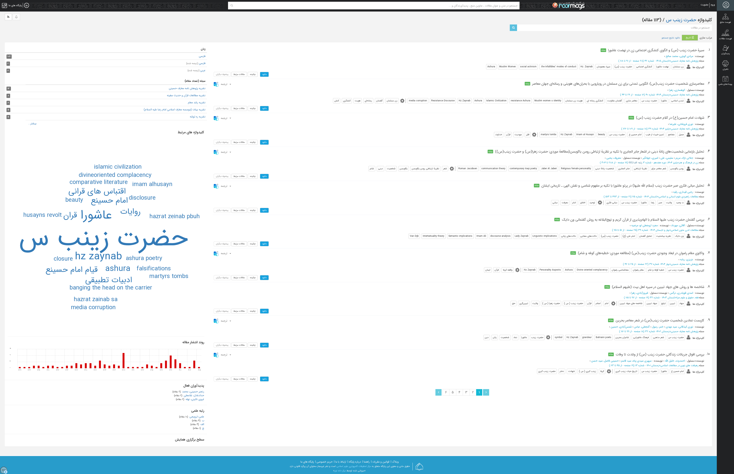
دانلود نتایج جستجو (671, 38)
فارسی (202, 56)
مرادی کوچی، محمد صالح (679, 56)
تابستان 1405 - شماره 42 (657, 61)
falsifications (154, 268)
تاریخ (689, 37)
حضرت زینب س (680, 20)
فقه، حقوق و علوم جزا (687, 298)
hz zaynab (98, 257)
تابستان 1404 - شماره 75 (644, 197)
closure (63, 259)
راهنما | (366, 462)
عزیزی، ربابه (686, 259)
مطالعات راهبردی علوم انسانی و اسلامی (678, 197)
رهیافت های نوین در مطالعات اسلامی (679, 365)
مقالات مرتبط (239, 74)
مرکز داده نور (340, 470)
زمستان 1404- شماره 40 (657, 95)
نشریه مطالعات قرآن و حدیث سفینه (186, 95)
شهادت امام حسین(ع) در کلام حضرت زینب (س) (670, 117)
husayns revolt (42, 215)
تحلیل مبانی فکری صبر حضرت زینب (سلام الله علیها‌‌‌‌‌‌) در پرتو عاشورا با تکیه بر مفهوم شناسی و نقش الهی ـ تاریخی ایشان (622, 185)
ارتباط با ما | (340, 462)
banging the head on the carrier (111, 288)
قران (70, 215)
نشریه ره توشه (197, 117)
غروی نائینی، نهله (194, 399)
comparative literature (99, 182)
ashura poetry (144, 258)
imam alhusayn (152, 184)
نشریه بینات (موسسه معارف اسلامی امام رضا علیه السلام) (174, 109)
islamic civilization (118, 167)
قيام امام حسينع (71, 269)
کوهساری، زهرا (677, 90)
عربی (196, 70)
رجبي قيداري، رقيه (683, 192)
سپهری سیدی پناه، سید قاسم (636, 361)
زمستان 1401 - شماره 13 (647, 365)
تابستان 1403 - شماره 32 (662, 298)
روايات (130, 211)
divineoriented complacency (115, 175)
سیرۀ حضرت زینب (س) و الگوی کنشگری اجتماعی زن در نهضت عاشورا (656, 50)
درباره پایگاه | (354, 462)
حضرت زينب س (103, 239)
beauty (74, 200)
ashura (117, 269)
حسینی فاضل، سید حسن (605, 361)
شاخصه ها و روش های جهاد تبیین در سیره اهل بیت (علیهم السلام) (658, 287)
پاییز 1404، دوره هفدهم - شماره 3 (660, 163)
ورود (712, 5)
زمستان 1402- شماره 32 (657, 331)
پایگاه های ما (307, 462)
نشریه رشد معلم (196, 102)
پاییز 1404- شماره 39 (658, 129)
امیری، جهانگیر (650, 158)
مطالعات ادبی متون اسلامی (684, 230)
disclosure (142, 198)
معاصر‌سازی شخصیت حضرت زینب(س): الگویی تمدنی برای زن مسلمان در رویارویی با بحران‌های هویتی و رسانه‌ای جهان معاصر (618, 83)
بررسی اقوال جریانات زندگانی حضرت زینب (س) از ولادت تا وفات (660, 354)
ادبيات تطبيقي (108, 280)
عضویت (704, 5)
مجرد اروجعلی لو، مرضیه (644, 225)
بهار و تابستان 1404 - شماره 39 (653, 230)
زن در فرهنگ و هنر (688, 163)
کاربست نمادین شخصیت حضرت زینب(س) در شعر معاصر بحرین (659, 320)
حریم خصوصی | (324, 462)
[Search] (231, 5)
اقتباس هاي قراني (97, 191)
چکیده (253, 74)
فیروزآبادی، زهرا (639, 293)
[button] (222, 84)
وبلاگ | (395, 462)
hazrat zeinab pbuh (174, 216)
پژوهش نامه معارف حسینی (684, 61)
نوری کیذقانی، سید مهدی (679, 327)
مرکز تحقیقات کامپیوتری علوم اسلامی (353, 466)
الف (202, 424)
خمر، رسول (657, 327)
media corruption (93, 307)
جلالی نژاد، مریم (684, 158)
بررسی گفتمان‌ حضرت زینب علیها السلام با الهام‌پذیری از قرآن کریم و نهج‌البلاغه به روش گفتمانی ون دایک (633, 219)
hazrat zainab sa (96, 299)
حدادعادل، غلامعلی (193, 395)
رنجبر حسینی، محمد (192, 391)
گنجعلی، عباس (642, 327)
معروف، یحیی (613, 158)
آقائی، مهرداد (678, 225)
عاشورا (96, 215)
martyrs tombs (168, 276)
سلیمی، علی (666, 158)
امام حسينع (109, 200)
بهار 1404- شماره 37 (659, 264)
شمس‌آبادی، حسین (621, 327)
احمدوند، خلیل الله (675, 361)
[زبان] (26, 5)
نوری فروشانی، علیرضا (681, 124)
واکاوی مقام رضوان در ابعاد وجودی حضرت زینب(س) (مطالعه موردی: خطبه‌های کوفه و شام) (641, 253)
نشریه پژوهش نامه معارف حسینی (187, 88)
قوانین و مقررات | (380, 462)
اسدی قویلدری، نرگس (681, 293)
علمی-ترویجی (196, 417)
